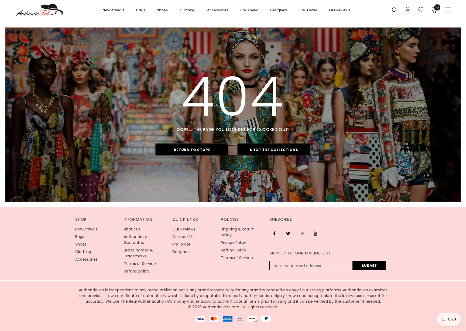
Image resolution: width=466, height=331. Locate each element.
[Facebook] (274, 233)
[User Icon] (408, 9)
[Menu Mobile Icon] (448, 10)
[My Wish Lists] (420, 9)
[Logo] (40, 9)
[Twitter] (288, 233)
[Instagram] (302, 233)
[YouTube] (315, 233)
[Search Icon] (394, 9)
